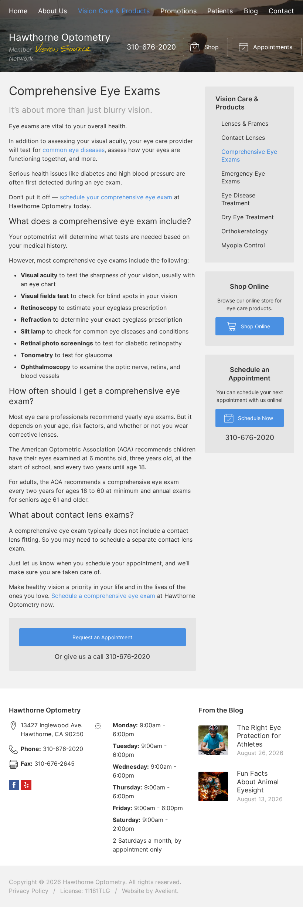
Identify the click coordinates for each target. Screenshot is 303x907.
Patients (220, 11)
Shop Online (254, 326)
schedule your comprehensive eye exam (116, 197)
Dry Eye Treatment (247, 217)
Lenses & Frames (244, 123)
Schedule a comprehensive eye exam (103, 595)
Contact (281, 11)
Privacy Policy (28, 890)
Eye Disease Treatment (238, 199)
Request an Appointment (102, 637)
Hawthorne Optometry (94, 882)
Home (18, 11)
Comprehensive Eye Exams (249, 155)
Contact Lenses (243, 137)
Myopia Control (243, 245)
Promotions (178, 11)
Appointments (271, 47)
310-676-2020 (151, 47)
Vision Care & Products (114, 11)
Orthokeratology (244, 231)
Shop (210, 47)
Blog (251, 11)
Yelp (26, 785)
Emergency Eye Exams (243, 177)
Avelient (166, 890)
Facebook (14, 785)
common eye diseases (73, 149)
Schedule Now (254, 418)
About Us (52, 11)
